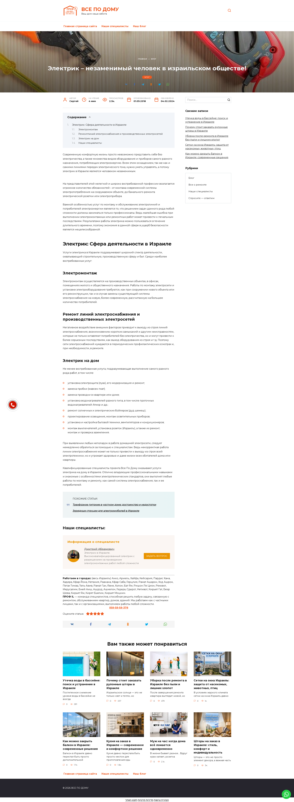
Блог (147, 77)
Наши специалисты (115, 26)
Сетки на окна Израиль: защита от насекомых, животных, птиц (211, 684)
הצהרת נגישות (161, 800)
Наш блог (139, 26)
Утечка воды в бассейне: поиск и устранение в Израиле (81, 684)
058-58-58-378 (118, 607)
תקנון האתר (131, 800)
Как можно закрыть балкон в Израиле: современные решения (80, 745)
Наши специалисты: (90, 143)
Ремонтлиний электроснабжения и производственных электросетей (120, 134)
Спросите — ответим (201, 198)
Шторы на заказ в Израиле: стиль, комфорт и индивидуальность (208, 747)
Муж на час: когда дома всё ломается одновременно (167, 745)
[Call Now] (13, 405)
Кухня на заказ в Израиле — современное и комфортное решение (125, 745)
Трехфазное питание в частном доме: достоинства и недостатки (114, 504)
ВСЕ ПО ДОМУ (100, 9)
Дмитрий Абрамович (99, 549)
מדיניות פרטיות (145, 800)
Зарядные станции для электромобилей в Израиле (106, 510)
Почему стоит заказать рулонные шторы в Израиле (123, 684)
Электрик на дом (89, 138)
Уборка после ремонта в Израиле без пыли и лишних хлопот (168, 684)
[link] (286, 797)
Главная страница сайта (80, 26)
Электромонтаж (88, 129)
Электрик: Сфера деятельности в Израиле (99, 124)
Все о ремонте (197, 184)
